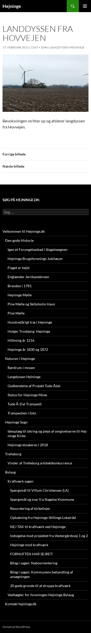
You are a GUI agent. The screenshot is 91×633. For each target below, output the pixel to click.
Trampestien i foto (22, 413)
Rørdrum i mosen (21, 367)
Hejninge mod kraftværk (29, 545)
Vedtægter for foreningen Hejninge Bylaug (41, 595)
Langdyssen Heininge (67, 47)
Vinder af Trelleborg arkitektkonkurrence (40, 463)
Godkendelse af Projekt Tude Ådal (34, 386)
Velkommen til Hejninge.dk (24, 231)
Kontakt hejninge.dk (20, 604)
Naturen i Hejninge (20, 358)
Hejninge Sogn (16, 422)
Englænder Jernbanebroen (28, 277)
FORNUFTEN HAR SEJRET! (31, 554)
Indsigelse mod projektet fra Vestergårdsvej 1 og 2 (49, 536)
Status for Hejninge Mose (27, 395)
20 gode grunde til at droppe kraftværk (40, 586)
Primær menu (85, 6)
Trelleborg (13, 454)
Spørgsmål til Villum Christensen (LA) (39, 490)
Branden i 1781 (20, 286)
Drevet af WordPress (16, 627)
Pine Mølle (16, 313)
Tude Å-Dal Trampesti (25, 404)
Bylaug (10, 472)
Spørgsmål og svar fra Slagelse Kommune (42, 499)
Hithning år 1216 (21, 340)
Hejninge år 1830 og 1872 (28, 349)
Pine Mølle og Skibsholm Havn (31, 304)
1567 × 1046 (39, 47)
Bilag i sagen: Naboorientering (33, 563)
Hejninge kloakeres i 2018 (28, 445)
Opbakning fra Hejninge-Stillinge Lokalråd (43, 517)
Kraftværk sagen (20, 481)
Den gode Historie (19, 240)
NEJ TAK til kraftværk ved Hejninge (37, 526)
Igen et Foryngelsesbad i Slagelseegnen (37, 249)
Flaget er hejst (19, 268)
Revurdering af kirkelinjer (30, 508)
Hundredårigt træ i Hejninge (30, 322)
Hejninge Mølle (20, 295)
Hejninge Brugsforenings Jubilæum (35, 258)
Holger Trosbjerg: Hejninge (29, 331)
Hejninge (12, 6)
